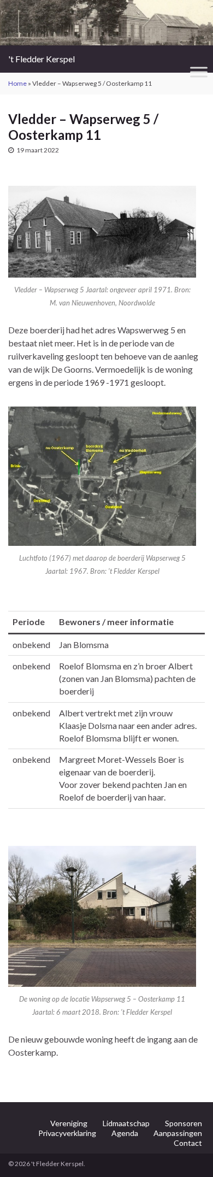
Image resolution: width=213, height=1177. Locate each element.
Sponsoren (183, 1123)
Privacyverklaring (67, 1133)
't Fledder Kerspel (41, 59)
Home (17, 83)
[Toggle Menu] (199, 72)
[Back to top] (188, 1152)
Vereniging (68, 1123)
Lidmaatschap (126, 1123)
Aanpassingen (177, 1133)
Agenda (124, 1133)
